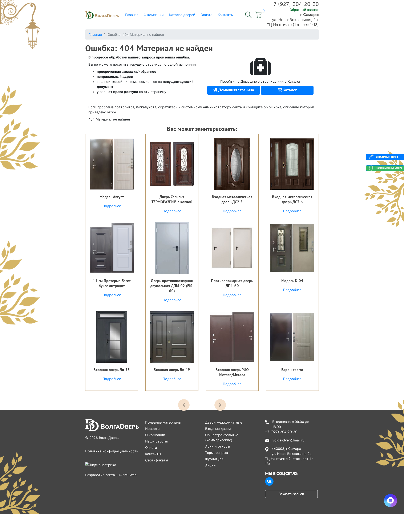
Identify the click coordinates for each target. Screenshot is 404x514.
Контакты (153, 454)
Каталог (289, 90)
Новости (152, 429)
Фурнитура (214, 459)
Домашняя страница (235, 90)
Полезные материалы (163, 422)
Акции (210, 465)
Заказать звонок (291, 494)
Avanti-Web (127, 475)
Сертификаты (156, 460)
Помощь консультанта (389, 168)
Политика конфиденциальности (111, 451)
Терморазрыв (216, 452)
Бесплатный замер (387, 157)
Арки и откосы (217, 446)
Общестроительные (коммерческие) (221, 437)
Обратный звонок (304, 10)
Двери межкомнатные (223, 422)
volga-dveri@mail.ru (288, 440)
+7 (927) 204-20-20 (294, 4)
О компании (155, 435)
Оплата (151, 447)
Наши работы (156, 441)
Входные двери (218, 429)
